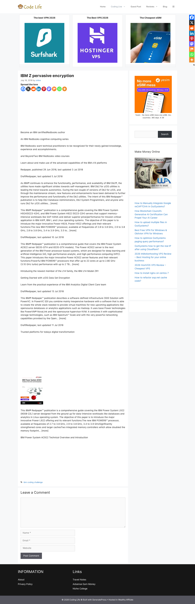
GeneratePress (99, 599)
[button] (173, 7)
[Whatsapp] (59, 89)
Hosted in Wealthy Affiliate (121, 599)
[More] (64, 89)
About (21, 579)
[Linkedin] (38, 89)
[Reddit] (33, 89)
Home (103, 6)
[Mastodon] (49, 89)
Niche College (80, 588)
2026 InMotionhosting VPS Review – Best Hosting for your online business (153, 257)
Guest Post (136, 6)
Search (164, 134)
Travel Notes (79, 579)
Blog (165, 6)
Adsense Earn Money (84, 584)
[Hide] (194, 65)
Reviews (150, 6)
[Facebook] (23, 89)
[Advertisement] (73, 111)
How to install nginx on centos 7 (152, 273)
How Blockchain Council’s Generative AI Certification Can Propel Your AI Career (151, 214)
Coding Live (116, 6)
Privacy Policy (25, 584)
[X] (28, 89)
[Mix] (54, 89)
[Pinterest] (44, 89)
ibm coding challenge (33, 482)
